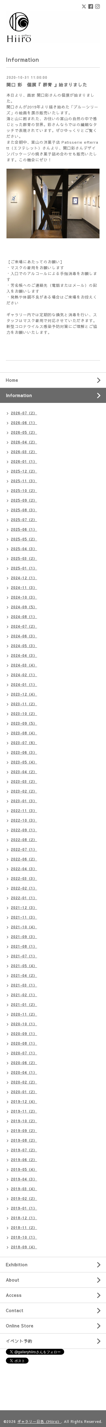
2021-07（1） (24, 956)
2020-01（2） (24, 1091)
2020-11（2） (24, 1014)
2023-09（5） (24, 723)
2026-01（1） (24, 461)
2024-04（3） (24, 655)
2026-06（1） (24, 422)
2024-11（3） (24, 587)
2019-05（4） (24, 1169)
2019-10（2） (24, 1120)
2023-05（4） (24, 762)
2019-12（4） (24, 1101)
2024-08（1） (24, 616)
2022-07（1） (24, 849)
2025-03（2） (24, 558)
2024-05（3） (24, 645)
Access (14, 1295)
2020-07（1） (24, 1053)
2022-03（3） (24, 878)
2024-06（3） (24, 636)
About (12, 1280)
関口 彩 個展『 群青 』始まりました (46, 84)
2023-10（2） (24, 713)
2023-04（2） (24, 771)
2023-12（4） (24, 694)
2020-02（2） (24, 1082)
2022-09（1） (24, 830)
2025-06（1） (24, 529)
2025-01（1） (24, 568)
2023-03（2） (24, 781)
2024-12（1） (24, 577)
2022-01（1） (24, 897)
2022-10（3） (24, 820)
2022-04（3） (24, 868)
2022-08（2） (24, 839)
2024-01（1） (24, 684)
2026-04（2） (24, 442)
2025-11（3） (24, 480)
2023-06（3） (24, 752)
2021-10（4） (24, 926)
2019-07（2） (24, 1150)
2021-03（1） (24, 985)
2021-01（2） (24, 1004)
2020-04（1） (24, 1072)
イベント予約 (19, 1341)
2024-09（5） (24, 606)
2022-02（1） (24, 888)
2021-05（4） (24, 965)
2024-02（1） (24, 674)
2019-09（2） (24, 1130)
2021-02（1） (24, 994)
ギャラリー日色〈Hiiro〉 (39, 1421)
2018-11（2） (24, 1227)
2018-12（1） (24, 1217)
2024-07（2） (24, 626)
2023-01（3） (24, 800)
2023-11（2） (24, 703)
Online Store (20, 1326)
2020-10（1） (24, 1023)
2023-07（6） (24, 742)
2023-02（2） (24, 791)
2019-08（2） (24, 1140)
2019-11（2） (24, 1111)
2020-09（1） (24, 1033)
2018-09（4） (24, 1247)
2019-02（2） (24, 1198)
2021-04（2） (24, 975)
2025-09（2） (24, 500)
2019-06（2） (24, 1159)
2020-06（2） (24, 1062)
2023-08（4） (24, 733)
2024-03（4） (24, 665)
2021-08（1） (24, 946)
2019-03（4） (24, 1188)
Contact (15, 1310)
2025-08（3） (24, 510)
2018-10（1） (24, 1237)
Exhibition (17, 1264)
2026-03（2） (24, 451)
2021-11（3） (24, 917)
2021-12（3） (24, 907)
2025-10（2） (24, 490)
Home (12, 380)
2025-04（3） (24, 548)
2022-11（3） (24, 810)
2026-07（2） (24, 413)
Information (19, 395)
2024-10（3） (24, 597)
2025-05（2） (24, 539)
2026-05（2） (24, 432)
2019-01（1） (24, 1208)
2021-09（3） (24, 936)
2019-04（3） (24, 1179)
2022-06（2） (24, 859)
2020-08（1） (24, 1043)
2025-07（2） (24, 519)
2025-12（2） (24, 471)
